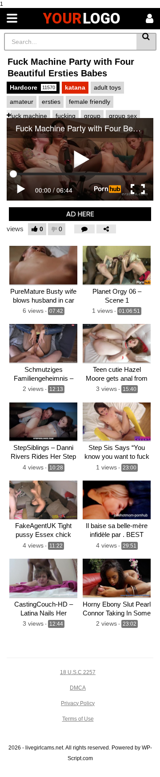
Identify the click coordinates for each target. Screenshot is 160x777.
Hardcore (32, 87)
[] (146, 42)
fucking (66, 115)
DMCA (78, 688)
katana (75, 87)
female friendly (89, 101)
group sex (123, 115)
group (92, 115)
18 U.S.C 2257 (78, 672)
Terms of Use (78, 719)
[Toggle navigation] (12, 18)
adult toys (107, 87)
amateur (21, 101)
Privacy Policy (78, 703)
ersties (51, 101)
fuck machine (28, 115)
